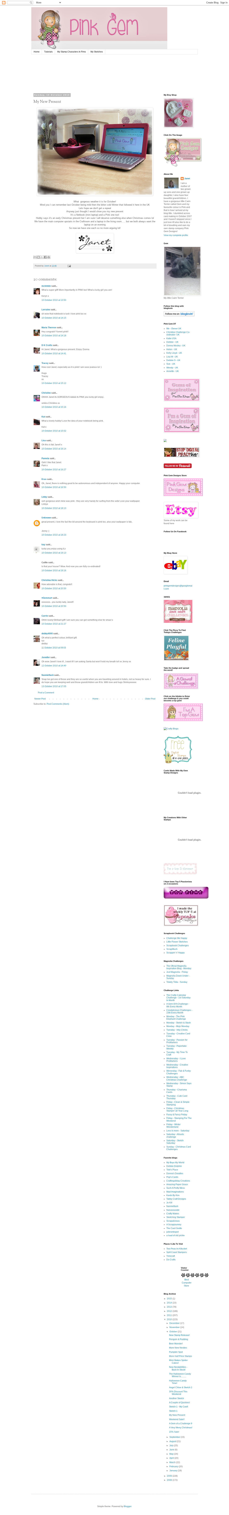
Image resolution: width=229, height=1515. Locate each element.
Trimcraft (170, 1256)
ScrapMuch (171, 949)
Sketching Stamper (175, 1217)
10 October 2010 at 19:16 (54, 570)
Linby (44, 497)
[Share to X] (42, 257)
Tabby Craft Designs (176, 1199)
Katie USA (171, 338)
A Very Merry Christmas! (180, 1427)
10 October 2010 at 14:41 (54, 353)
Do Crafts (171, 1259)
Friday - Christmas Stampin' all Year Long (177, 1109)
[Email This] (35, 257)
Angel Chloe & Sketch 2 (180, 1387)
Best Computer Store (186, 1282)
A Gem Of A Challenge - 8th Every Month (177, 1005)
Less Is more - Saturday (177, 1130)
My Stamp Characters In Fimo (71, 51)
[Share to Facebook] (45, 257)
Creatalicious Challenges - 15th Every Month (179, 1011)
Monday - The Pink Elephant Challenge (176, 1017)
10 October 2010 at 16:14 (54, 449)
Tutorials (48, 51)
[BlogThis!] (38, 257)
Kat (43, 416)
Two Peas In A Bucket (176, 1248)
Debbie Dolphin (174, 1166)
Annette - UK (172, 371)
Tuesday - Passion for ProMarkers (176, 1041)
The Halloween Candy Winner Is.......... (180, 1375)
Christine (46, 393)
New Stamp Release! (179, 1335)
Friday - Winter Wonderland (173, 1125)
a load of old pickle (175, 1235)
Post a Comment (46, 692)
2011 (169, 1315)
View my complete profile (176, 235)
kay (43, 544)
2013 (169, 1307)
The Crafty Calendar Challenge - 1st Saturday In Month (178, 998)
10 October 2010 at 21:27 (54, 624)
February (174, 1466)
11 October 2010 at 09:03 (54, 647)
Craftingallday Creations (178, 1181)
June (172, 1449)
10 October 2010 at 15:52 (54, 431)
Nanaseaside (172, 1210)
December (174, 1323)
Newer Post (40, 699)
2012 (169, 1311)
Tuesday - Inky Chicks (177, 1030)
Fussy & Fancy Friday (176, 1114)
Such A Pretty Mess (175, 1188)
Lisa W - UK (172, 356)
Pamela (45, 458)
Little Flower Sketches (177, 942)
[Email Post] (69, 266)
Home (37, 51)
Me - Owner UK (173, 328)
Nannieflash (48, 675)
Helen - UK (171, 349)
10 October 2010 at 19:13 (54, 553)
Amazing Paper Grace (177, 1184)
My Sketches (97, 51)
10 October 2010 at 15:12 (54, 383)
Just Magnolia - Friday (177, 972)
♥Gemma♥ (47, 598)
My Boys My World (175, 1162)
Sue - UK (170, 364)
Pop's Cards (172, 1177)
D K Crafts (47, 345)
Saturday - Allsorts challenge (175, 1135)
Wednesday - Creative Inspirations (177, 1066)
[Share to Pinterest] (48, 257)
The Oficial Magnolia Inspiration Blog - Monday (178, 967)
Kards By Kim (172, 1195)
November (174, 1327)
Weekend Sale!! (176, 1419)
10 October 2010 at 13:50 (54, 300)
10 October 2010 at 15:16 (54, 407)
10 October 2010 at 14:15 (54, 318)
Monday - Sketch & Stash (178, 1022)
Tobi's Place (172, 1169)
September (175, 1437)
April (171, 1458)
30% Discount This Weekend (178, 1392)
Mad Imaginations (175, 1192)
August (173, 1441)
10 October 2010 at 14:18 (54, 335)
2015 (169, 1298)
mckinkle (46, 286)
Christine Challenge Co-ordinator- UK (178, 333)
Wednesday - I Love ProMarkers (176, 1059)
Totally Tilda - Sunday (176, 982)
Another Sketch (176, 1398)
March (172, 1462)
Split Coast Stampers (176, 1252)
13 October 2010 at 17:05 (54, 686)
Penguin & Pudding (178, 1339)
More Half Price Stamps (180, 1356)
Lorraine (46, 309)
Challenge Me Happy (176, 938)
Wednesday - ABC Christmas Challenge (176, 1078)
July (171, 1445)
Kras (44, 479)
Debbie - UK (172, 342)
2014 (169, 1303)
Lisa (44, 440)
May (171, 1454)
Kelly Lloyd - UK (174, 353)
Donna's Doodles (174, 1173)
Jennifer (46, 657)
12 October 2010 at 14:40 (54, 665)
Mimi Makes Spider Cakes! (178, 1361)
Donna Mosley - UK (175, 345)
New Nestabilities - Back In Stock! (178, 1368)
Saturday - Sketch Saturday (175, 1141)
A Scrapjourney (173, 1224)
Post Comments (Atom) (58, 704)
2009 (169, 1476)
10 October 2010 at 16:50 (54, 487)
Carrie (45, 616)
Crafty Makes (172, 1213)
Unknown (46, 517)
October (173, 1331)
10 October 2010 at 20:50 (54, 588)
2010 (169, 1319)
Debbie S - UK (173, 360)
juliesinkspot (172, 1232)
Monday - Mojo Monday (177, 1026)
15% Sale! (174, 1432)
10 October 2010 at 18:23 (54, 535)
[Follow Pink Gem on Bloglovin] (179, 315)
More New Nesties (178, 1347)
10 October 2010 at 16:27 (54, 469)
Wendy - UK (172, 367)
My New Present (177, 1415)
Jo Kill (169, 1202)
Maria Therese (49, 327)
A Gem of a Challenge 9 (180, 1423)
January (173, 1470)
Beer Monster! (176, 1343)
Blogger (127, 1506)
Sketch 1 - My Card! (178, 1406)
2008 (169, 1480)
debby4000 (47, 633)
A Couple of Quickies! (179, 1402)
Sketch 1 (173, 1411)
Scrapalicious (173, 1221)
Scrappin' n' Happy (175, 952)
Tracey (45, 363)
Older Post (150, 699)
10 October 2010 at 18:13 (54, 508)
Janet (187, 178)
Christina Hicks (49, 580)
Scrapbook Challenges (177, 945)
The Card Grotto (174, 1228)
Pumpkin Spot (176, 1352)
